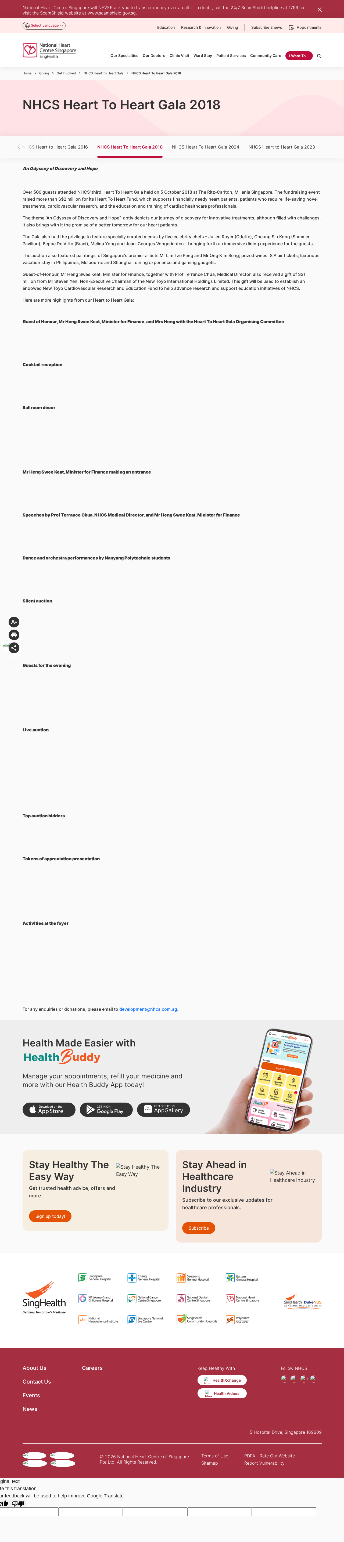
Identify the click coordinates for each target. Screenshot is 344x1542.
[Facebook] (284, 1379)
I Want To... (299, 55)
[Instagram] (294, 1379)
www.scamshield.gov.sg (112, 13)
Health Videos (226, 1393)
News (30, 1409)
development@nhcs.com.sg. (148, 1009)
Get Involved (66, 73)
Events (31, 1395)
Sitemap (209, 1463)
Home (27, 73)
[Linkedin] (313, 1379)
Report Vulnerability (264, 1463)
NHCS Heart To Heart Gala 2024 (205, 147)
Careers (92, 1368)
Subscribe (199, 1228)
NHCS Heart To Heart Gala (104, 73)
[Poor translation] (18, 1503)
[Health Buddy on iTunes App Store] (49, 1110)
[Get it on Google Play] (106, 1110)
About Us (34, 1368)
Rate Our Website (277, 1455)
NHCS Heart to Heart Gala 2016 (55, 147)
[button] (28, 147)
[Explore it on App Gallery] (163, 1110)
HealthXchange (227, 1380)
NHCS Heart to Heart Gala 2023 (282, 147)
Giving (44, 73)
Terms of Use (214, 1455)
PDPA (249, 1455)
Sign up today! (50, 1216)
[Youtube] (304, 1379)
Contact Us (37, 1381)
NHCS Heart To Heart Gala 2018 (130, 147)
